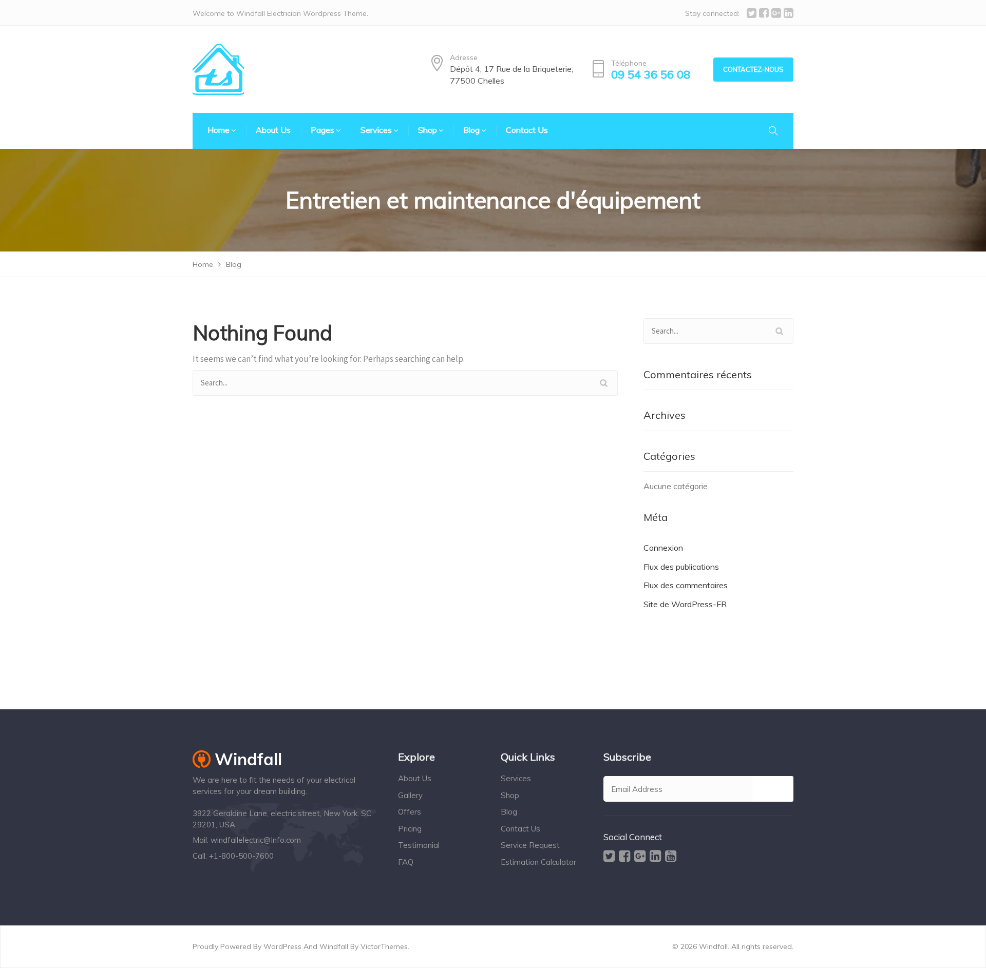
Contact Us (520, 829)
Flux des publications (681, 567)
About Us (414, 778)
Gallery (410, 795)
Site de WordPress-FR (685, 604)
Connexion (663, 548)
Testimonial (419, 845)
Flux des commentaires (685, 585)
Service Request (530, 845)
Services (516, 778)
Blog (509, 812)
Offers (409, 812)
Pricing (410, 829)
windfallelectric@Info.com (256, 840)
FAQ (405, 862)
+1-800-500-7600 (241, 856)
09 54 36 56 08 (650, 74)
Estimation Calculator (538, 862)
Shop (510, 795)
